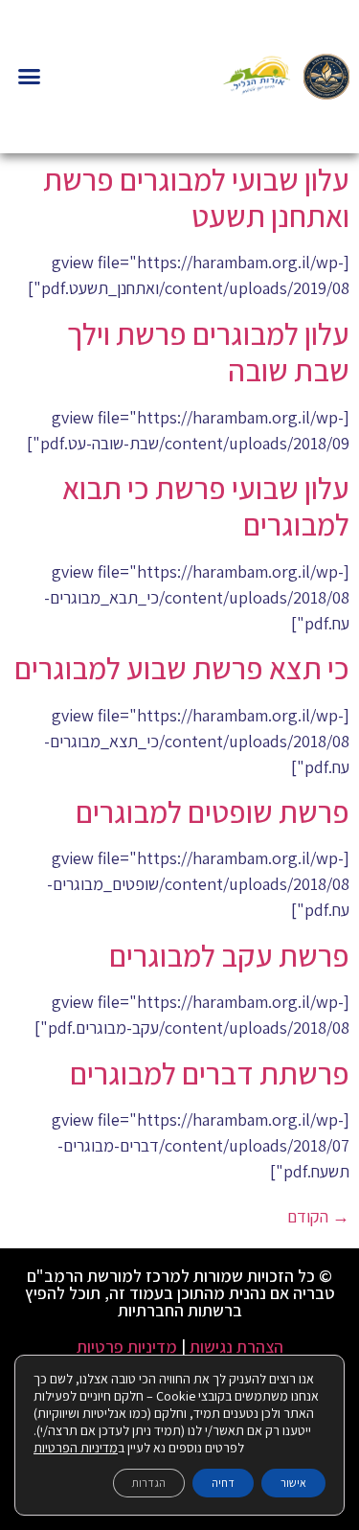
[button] (29, 76)
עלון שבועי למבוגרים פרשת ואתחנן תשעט (196, 197)
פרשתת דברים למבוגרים (209, 1073)
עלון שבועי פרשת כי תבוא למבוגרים (205, 506)
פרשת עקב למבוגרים (229, 955)
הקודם (318, 1216)
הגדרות (149, 1482)
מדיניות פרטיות (127, 1347)
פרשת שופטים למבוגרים (212, 811)
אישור (293, 1482)
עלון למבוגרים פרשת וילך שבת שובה (208, 351)
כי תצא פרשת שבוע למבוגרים (181, 668)
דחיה (223, 1482)
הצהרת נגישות (236, 1347)
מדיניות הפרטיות (76, 1447)
